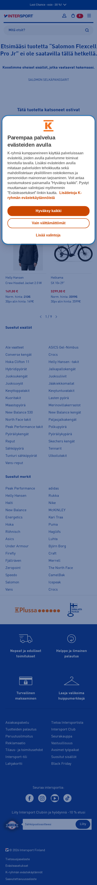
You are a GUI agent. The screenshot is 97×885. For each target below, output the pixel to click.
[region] (48, 180)
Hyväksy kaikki (48, 211)
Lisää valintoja (48, 235)
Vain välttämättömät (48, 223)
